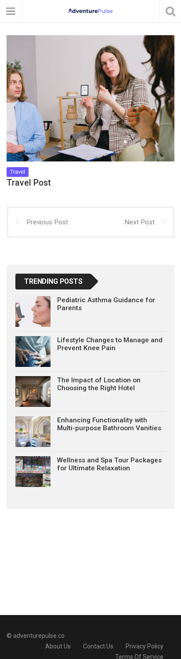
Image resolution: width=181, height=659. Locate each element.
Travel (17, 171)
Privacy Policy (144, 646)
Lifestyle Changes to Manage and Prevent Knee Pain (110, 344)
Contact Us (98, 646)
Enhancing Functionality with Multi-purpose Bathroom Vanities (109, 424)
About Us (58, 646)
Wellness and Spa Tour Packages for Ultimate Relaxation (109, 464)
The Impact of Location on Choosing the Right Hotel (99, 384)
